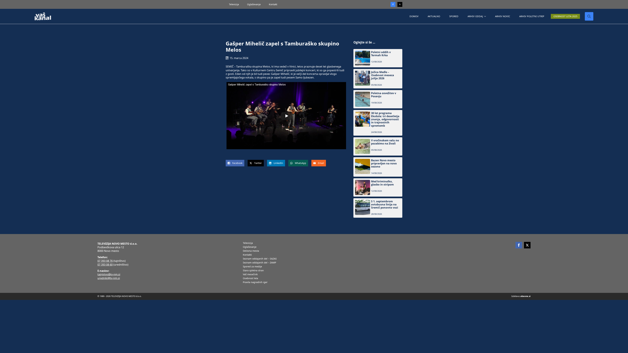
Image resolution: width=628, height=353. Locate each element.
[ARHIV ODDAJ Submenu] (485, 16)
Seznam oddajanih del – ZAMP (259, 262)
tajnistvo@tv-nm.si (108, 274)
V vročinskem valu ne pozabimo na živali (385, 142)
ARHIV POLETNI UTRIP (531, 16)
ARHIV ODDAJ (475, 16)
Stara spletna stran (253, 270)
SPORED (453, 16)
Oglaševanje (254, 4)
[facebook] (518, 245)
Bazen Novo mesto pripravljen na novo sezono (384, 163)
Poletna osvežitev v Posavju (383, 95)
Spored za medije (252, 266)
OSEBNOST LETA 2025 (565, 16)
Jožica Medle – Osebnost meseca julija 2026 (382, 75)
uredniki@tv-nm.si (108, 278)
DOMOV (414, 16)
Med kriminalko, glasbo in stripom (382, 183)
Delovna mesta (251, 251)
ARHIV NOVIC (502, 16)
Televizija (234, 4)
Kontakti (247, 255)
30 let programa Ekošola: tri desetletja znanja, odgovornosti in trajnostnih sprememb (385, 119)
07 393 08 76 (105, 261)
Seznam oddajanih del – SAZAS (260, 259)
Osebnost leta (250, 278)
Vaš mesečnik (250, 274)
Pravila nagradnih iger (255, 282)
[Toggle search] (589, 16)
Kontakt (273, 4)
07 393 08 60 (105, 264)
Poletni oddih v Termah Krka (381, 54)
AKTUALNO (434, 16)
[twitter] (399, 4)
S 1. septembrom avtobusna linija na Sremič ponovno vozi (384, 204)
